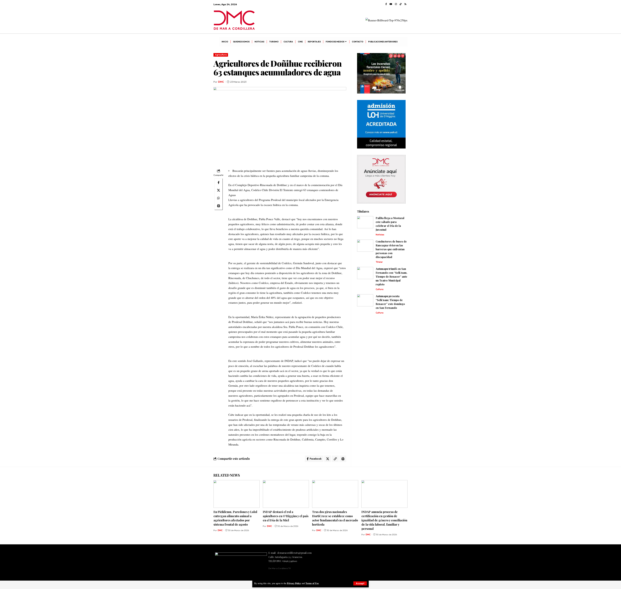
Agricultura (221, 54)
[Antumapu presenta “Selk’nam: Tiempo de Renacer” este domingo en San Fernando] (365, 300)
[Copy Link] (335, 459)
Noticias (380, 234)
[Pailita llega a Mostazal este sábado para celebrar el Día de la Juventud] (365, 222)
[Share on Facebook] (218, 182)
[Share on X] (218, 190)
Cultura (379, 289)
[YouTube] (391, 4)
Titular (379, 262)
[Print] (218, 206)
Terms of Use (312, 583)
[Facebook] (386, 4)
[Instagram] (396, 4)
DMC (221, 81)
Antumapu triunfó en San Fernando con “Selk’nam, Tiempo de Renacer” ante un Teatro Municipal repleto (391, 276)
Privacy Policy (294, 583)
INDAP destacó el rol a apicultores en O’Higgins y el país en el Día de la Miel (285, 516)
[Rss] (405, 4)
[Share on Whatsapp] (218, 198)
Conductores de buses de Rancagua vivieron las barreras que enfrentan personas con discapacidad (391, 249)
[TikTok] (400, 4)
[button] (360, 583)
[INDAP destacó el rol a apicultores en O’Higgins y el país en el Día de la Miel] (286, 494)
